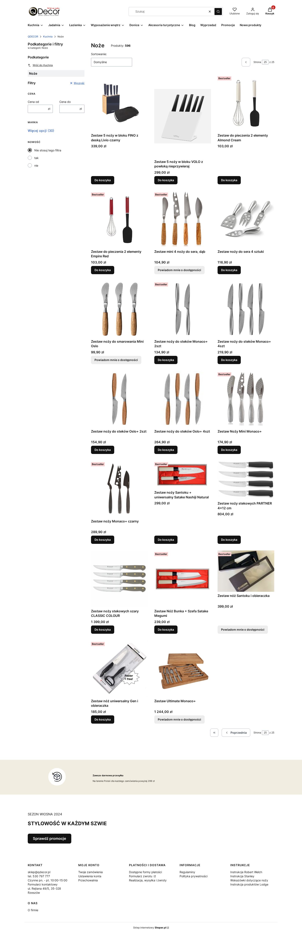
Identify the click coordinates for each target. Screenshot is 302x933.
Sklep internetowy (149, 927)
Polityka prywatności (193, 876)
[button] (218, 11)
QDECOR (33, 36)
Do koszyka (103, 180)
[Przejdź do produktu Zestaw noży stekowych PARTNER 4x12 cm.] (246, 480)
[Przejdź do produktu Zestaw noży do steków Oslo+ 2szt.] (119, 399)
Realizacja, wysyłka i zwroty (148, 880)
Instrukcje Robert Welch (246, 872)
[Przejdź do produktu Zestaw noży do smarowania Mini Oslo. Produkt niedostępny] (119, 309)
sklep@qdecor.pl (39, 872)
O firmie (33, 910)
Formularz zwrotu (141, 876)
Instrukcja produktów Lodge (249, 884)
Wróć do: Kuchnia (43, 65)
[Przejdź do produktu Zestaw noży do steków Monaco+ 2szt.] (182, 309)
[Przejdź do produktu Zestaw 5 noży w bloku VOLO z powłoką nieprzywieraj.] (182, 116)
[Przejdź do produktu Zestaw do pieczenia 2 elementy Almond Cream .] (246, 103)
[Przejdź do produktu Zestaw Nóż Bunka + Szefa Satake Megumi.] (182, 578)
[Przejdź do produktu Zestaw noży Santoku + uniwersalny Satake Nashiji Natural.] (182, 475)
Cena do (65, 101)
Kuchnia (48, 36)
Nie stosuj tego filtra (47, 150)
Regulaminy (187, 872)
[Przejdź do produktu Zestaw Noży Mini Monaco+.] (246, 399)
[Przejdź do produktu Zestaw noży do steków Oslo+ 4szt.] (182, 399)
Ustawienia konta (89, 876)
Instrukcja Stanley (242, 876)
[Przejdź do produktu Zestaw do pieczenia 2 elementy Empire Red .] (119, 219)
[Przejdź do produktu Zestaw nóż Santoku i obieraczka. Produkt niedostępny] (246, 571)
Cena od (33, 101)
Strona (257, 62)
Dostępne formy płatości (145, 872)
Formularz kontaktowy (43, 884)
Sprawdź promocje (49, 838)
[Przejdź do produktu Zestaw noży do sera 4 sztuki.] (246, 219)
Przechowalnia (88, 880)
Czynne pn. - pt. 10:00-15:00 (47, 880)
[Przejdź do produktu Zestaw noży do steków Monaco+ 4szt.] (246, 309)
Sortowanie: (99, 54)
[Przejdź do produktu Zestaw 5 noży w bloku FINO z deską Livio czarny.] (119, 103)
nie (36, 165)
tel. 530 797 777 (39, 876)
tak (36, 158)
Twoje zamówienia (90, 872)
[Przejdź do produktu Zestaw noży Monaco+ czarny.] (119, 489)
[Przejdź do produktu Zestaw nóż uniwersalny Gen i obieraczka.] (119, 668)
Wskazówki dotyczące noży (249, 880)
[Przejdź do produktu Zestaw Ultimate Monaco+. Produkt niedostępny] (182, 668)
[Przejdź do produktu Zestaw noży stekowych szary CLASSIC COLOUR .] (119, 578)
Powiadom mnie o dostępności (179, 270)
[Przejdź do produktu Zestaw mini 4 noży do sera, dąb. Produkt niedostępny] (182, 219)
